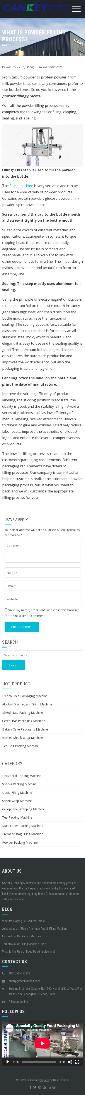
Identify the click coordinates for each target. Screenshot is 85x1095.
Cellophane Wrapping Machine (23, 809)
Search (13, 665)
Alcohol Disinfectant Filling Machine (27, 704)
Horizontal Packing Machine (21, 776)
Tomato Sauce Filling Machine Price (24, 944)
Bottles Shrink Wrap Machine (22, 738)
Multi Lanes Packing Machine (22, 826)
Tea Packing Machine (17, 817)
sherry (30, 67)
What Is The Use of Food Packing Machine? (28, 951)
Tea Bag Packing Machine (20, 746)
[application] (42, 1043)
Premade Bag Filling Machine (22, 834)
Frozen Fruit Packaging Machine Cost (25, 936)
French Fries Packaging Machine (25, 696)
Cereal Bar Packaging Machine (23, 721)
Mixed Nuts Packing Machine (22, 712)
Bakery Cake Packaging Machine (25, 729)
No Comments (52, 67)
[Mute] (70, 1062)
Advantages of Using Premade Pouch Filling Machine (34, 928)
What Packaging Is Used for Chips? (23, 921)
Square (44, 1080)
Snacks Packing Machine (19, 784)
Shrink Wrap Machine (17, 801)
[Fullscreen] (77, 1062)
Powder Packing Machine (20, 842)
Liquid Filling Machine (17, 792)
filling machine (21, 185)
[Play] (8, 1062)
